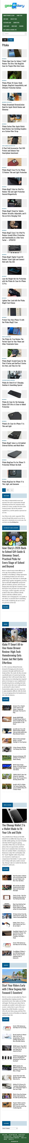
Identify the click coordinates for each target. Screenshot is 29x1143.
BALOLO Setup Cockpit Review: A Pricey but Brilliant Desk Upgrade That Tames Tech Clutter (20, 767)
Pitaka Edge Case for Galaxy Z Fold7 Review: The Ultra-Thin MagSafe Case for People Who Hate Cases (14, 63)
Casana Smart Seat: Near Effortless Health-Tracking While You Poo (19, 1077)
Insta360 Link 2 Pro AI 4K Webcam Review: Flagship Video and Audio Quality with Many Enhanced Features (20, 731)
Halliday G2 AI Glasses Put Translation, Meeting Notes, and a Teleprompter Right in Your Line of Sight (19, 1086)
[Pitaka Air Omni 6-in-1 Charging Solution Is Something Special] (14, 377)
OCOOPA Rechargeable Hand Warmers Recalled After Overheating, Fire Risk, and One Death (19, 1058)
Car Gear (5, 19)
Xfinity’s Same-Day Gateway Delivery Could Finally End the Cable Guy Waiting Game (19, 1095)
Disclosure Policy (7, 1136)
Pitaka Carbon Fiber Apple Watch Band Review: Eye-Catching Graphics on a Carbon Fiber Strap (14, 129)
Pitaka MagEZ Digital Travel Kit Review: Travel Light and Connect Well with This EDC (13, 259)
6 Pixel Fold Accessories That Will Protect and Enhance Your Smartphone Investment (13, 150)
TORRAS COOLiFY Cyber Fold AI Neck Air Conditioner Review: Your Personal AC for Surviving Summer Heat (20, 777)
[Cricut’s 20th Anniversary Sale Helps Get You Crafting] (6, 946)
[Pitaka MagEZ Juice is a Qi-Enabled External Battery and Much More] (14, 438)
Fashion (21, 26)
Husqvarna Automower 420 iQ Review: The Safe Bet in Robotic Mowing (19, 757)
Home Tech (19, 15)
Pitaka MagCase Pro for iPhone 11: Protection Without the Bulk (13, 463)
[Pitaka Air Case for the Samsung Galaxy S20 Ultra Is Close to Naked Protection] (14, 397)
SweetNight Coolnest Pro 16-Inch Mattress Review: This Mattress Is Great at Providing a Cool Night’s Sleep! (20, 934)
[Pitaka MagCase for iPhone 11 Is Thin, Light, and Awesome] (14, 477)
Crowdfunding (6, 380)
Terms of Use (23, 1137)
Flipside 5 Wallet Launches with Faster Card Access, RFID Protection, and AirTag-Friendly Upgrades (20, 1105)
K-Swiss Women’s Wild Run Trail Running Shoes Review (19, 748)
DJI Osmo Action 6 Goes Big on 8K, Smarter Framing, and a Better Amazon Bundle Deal (20, 915)
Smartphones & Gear (8, 15)
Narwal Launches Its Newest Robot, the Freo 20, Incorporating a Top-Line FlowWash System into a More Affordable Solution (19, 1038)
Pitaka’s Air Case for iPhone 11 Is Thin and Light (13, 424)
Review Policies (22, 1134)
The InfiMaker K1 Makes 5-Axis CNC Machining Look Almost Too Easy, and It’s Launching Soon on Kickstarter (19, 954)
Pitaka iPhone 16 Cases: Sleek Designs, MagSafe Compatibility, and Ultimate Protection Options (14, 85)
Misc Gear (14, 26)
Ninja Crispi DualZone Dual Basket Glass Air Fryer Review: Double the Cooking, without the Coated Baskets (19, 906)
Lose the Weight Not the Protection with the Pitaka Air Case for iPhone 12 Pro (14, 281)
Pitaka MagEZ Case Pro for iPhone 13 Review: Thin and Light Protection (14, 171)
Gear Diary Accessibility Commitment (11, 1137)
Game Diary (6, 26)
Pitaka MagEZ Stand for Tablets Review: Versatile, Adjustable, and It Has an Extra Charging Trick (14, 213)
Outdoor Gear (7, 23)
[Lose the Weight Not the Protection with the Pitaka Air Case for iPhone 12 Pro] (14, 274)
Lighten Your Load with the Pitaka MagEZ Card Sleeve (13, 301)
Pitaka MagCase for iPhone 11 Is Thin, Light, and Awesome (13, 482)
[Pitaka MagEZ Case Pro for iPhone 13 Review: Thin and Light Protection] (14, 165)
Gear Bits (9, 102)
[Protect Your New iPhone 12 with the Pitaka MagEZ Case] (14, 315)
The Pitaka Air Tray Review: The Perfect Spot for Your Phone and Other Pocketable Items (13, 341)
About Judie (4, 1134)
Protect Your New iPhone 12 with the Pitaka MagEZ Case (13, 321)
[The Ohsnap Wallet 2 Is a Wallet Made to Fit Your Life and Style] (14, 822)
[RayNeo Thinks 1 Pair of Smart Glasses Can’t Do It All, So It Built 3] (6, 926)
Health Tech (14, 19)
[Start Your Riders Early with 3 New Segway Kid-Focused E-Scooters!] (14, 982)
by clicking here (14, 522)
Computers (16, 23)
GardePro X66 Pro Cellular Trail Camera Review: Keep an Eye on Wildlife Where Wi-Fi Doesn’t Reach (20, 787)
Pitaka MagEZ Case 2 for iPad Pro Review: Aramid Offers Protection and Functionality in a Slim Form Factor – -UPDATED (13, 236)
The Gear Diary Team (13, 1134)
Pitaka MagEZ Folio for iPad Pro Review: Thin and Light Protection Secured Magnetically (13, 191)
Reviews (4, 58)
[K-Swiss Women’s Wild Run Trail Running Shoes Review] (6, 751)
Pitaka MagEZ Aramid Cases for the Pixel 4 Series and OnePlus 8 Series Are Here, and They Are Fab (14, 363)
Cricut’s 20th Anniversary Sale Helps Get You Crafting (19, 943)
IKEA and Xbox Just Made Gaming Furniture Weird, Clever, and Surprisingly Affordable (19, 888)
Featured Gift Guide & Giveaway (11, 528)
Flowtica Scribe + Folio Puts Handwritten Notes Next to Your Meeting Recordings (19, 897)
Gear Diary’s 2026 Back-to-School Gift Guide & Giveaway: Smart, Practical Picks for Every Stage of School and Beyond (14, 557)
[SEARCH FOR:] (14, 33)
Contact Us (11, 1139)
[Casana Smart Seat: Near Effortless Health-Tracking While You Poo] (6, 1079)
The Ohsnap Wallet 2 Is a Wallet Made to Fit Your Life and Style (13, 828)
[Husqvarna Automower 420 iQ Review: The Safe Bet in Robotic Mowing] (6, 759)
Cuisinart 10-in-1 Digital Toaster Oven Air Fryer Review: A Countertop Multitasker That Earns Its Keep (19, 709)
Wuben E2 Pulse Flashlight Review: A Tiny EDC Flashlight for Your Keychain (19, 740)
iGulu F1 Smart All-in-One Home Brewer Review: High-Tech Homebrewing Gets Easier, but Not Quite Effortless (12, 653)
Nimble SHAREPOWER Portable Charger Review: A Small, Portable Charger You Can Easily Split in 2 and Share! (19, 721)
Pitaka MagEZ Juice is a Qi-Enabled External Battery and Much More (14, 444)
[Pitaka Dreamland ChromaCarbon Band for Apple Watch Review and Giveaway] (14, 99)
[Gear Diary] (14, 6)
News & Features (6, 336)
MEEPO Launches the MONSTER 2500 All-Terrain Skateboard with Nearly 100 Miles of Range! (19, 1068)
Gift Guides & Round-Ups (10, 30)
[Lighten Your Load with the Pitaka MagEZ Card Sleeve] (14, 295)
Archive (5, 1139)
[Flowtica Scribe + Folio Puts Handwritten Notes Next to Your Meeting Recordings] (6, 899)
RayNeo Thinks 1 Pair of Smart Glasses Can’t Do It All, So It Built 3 (19, 924)
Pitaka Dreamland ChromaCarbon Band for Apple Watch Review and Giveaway (13, 107)
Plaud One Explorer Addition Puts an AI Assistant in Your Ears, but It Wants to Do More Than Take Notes (19, 878)
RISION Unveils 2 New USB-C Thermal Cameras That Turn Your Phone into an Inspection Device (20, 1048)
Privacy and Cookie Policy (18, 1136)
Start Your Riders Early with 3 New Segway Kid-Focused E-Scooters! (14, 989)
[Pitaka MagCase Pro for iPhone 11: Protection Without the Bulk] (14, 457)
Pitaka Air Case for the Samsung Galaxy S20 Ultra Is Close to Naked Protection (14, 404)
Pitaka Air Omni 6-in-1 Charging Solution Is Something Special (12, 383)
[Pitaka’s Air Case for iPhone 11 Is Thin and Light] (14, 419)
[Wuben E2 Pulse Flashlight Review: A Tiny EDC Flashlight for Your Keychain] (6, 742)
